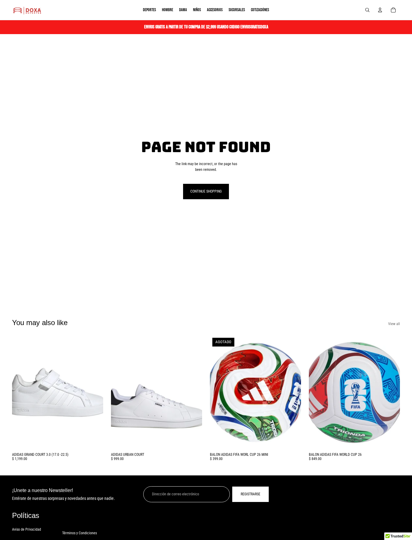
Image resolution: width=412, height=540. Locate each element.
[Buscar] (367, 10)
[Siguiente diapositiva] (94, 392)
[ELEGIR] (93, 440)
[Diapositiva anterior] (21, 392)
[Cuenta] (380, 10)
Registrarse (250, 494)
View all (394, 324)
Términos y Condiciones (79, 533)
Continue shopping (206, 191)
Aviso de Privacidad (26, 529)
